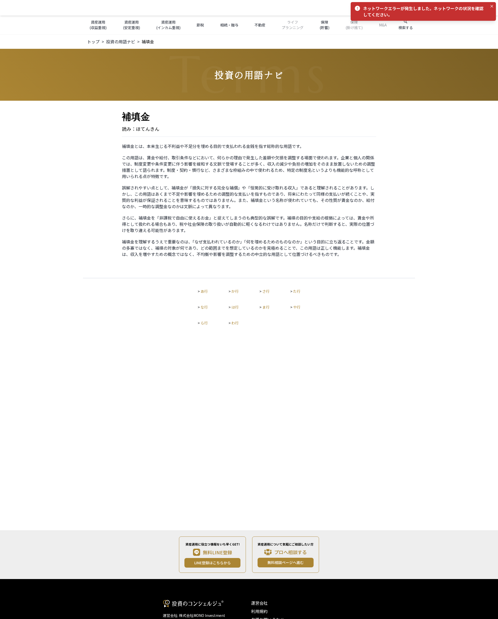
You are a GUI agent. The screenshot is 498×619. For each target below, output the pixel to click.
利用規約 (259, 611)
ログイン (388, 7)
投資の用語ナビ (120, 41)
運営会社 (259, 603)
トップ (93, 41)
